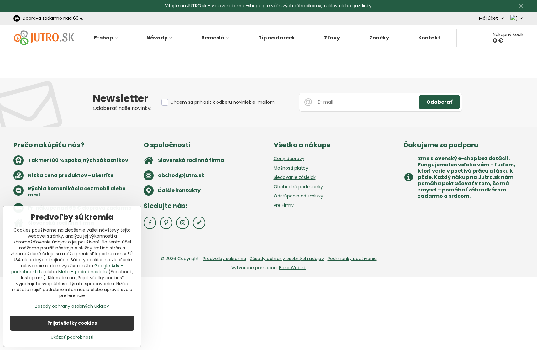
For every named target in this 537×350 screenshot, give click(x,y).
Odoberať (439, 102)
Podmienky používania (352, 258)
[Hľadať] (465, 38)
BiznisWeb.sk (292, 267)
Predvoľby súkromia (224, 258)
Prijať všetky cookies (72, 323)
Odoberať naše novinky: (122, 108)
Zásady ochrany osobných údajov (287, 258)
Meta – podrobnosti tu (82, 272)
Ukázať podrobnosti (72, 337)
